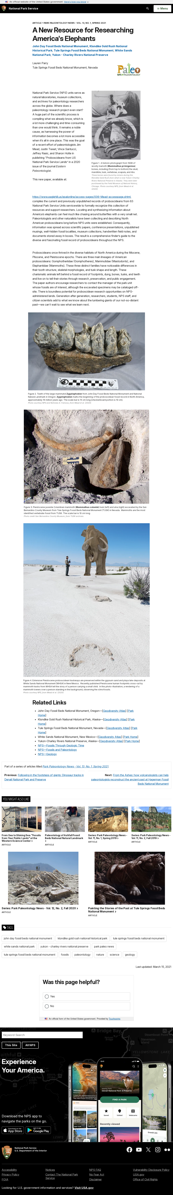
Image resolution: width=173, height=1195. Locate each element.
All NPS (30, 1045)
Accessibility (9, 1169)
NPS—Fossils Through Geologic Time (61, 745)
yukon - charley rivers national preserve (64, 946)
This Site (11, 1045)
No (52, 1006)
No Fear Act (96, 1174)
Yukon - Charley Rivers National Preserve (80, 55)
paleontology (83, 954)
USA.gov (138, 1174)
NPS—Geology (47, 754)
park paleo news (104, 946)
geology (130, 954)
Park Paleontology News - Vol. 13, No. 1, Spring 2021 (75, 766)
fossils (65, 954)
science (114, 954)
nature (100, 954)
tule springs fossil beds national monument (138, 938)
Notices (50, 1169)
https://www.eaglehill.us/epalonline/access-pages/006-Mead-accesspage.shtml (81, 196)
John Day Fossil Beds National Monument (60, 46)
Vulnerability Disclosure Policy (151, 1169)
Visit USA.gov (84, 1187)
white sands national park (19, 946)
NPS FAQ (95, 1169)
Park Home (130, 737)
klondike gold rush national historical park (82, 938)
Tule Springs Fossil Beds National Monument (84, 50)
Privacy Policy (10, 1174)
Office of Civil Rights (145, 1179)
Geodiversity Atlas (114, 710)
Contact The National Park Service (61, 1176)
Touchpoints (114, 1018)
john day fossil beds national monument (28, 938)
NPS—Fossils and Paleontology (57, 749)
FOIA (5, 1179)
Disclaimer (95, 1179)
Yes (52, 996)
